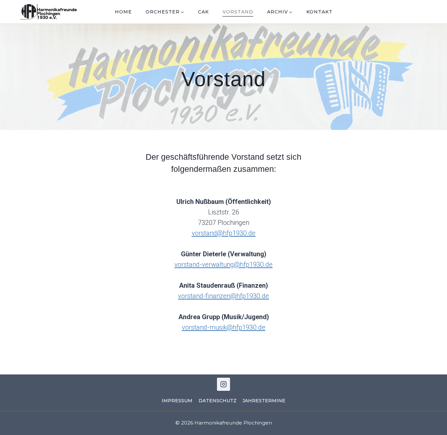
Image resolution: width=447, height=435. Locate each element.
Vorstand (238, 12)
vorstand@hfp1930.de (224, 233)
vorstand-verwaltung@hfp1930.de (223, 264)
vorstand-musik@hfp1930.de (223, 327)
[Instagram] (223, 384)
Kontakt (319, 12)
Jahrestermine (263, 401)
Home (123, 12)
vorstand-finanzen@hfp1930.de (223, 296)
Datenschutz (218, 401)
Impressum (177, 401)
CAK (203, 12)
